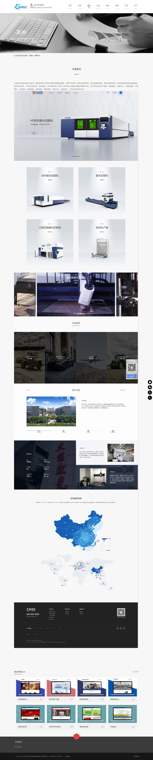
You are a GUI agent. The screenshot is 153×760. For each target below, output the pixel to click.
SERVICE (108, 8)
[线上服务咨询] (150, 382)
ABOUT (135, 8)
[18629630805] (150, 398)
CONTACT (126, 8)
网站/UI (37, 55)
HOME (70, 8)
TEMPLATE (117, 8)
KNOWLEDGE (98, 8)
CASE (89, 8)
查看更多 (136, 672)
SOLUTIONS (79, 8)
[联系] (150, 392)
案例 (31, 55)
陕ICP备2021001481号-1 (56, 756)
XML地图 (67, 756)
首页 (25, 55)
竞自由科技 (17, 747)
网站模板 (136, 756)
